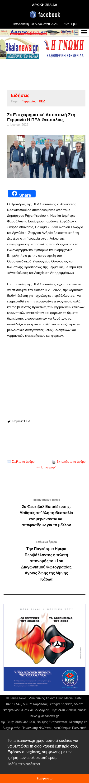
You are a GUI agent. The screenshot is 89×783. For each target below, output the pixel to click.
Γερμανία (28, 101)
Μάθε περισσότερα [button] (24, 764)
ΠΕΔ (42, 101)
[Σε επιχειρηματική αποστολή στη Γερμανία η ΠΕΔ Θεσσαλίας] (46, 156)
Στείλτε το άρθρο (23, 461)
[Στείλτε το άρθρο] (9, 461)
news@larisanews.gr (44, 716)
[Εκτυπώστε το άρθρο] (54, 461)
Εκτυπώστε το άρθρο (70, 461)
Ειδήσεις (20, 95)
